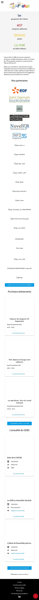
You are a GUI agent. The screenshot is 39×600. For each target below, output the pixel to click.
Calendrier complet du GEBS (19, 423)
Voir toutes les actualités (19, 568)
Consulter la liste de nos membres (19, 285)
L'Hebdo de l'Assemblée (17, 553)
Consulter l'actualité (18, 473)
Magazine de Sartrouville (18, 510)
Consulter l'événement (18, 333)
